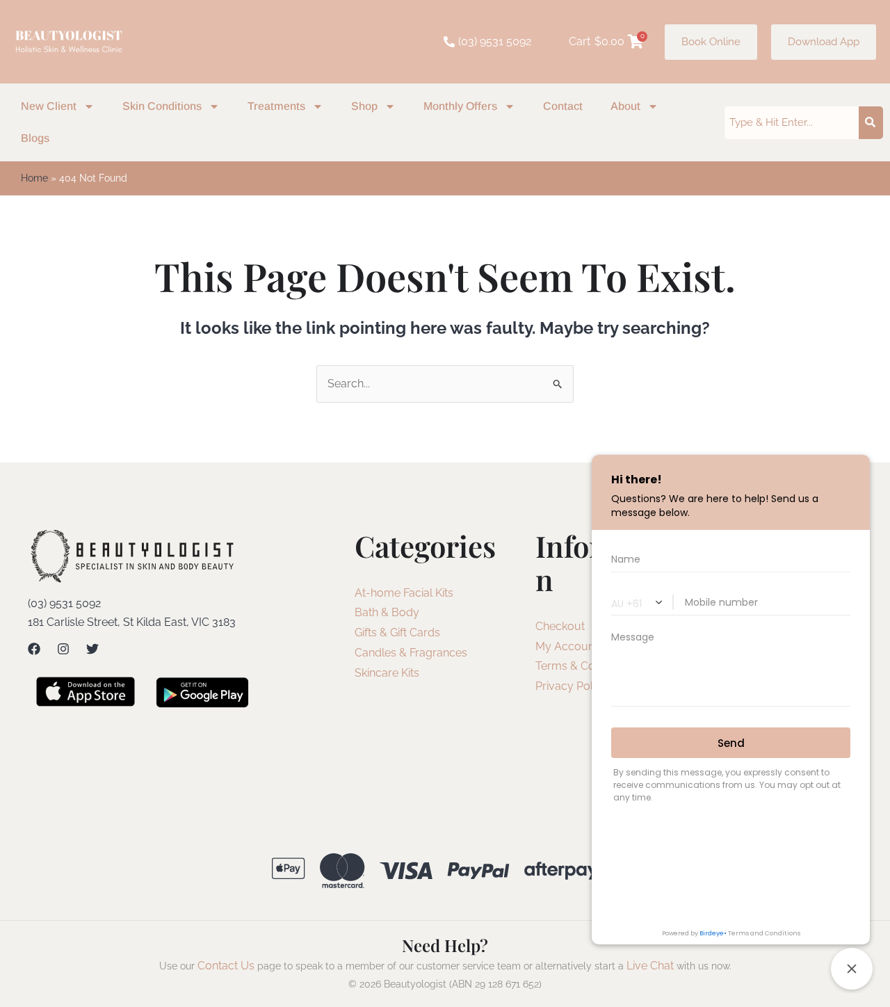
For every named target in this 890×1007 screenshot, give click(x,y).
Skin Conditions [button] (162, 106)
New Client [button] (48, 106)
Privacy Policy (571, 686)
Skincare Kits (387, 672)
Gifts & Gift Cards (397, 632)
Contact (563, 106)
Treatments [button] (276, 106)
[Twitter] (92, 649)
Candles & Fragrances (411, 652)
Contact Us (225, 965)
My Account (566, 646)
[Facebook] (34, 649)
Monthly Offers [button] (460, 106)
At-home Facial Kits (404, 592)
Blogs (35, 138)
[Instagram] (63, 649)
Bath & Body (387, 612)
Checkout (560, 626)
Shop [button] (364, 106)
